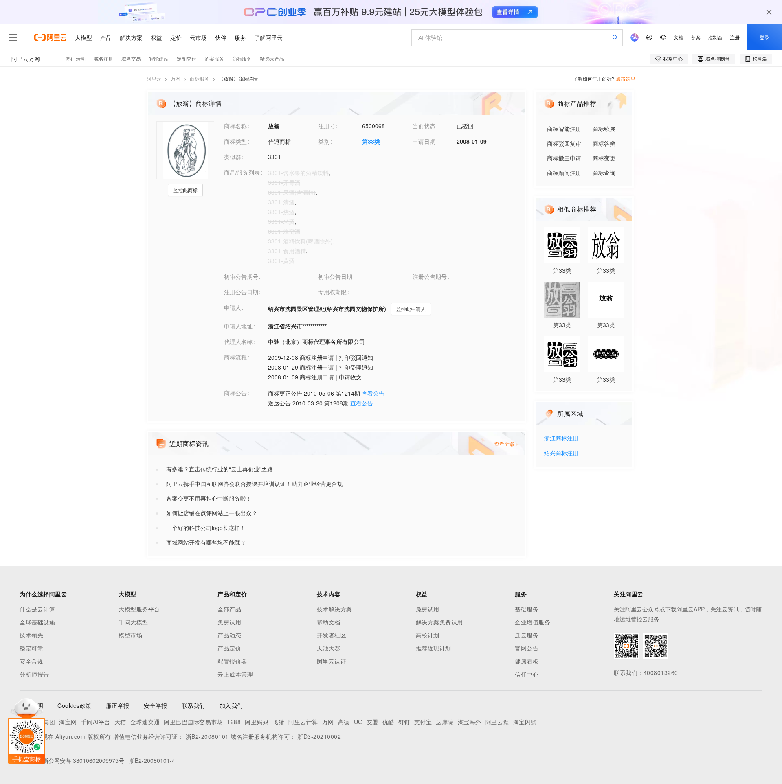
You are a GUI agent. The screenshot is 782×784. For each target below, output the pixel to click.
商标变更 (604, 158)
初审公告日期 (335, 276)
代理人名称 (238, 341)
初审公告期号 (241, 276)
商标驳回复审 (564, 143)
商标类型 (235, 141)
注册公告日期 (241, 292)
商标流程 (235, 357)
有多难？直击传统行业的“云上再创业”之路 (219, 469)
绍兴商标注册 (561, 453)
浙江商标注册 (561, 439)
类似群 (232, 157)
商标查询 (604, 173)
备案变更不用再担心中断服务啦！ (209, 498)
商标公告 (235, 393)
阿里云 (154, 78)
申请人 (232, 307)
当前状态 (424, 126)
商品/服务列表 (242, 172)
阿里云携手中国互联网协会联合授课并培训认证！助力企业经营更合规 (254, 484)
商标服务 (199, 78)
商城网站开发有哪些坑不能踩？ (206, 542)
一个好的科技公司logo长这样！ (206, 527)
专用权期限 (332, 292)
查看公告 (373, 393)
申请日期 (424, 141)
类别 (323, 141)
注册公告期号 (430, 276)
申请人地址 (238, 326)
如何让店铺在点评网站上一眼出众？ (211, 513)
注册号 (326, 126)
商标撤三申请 (564, 158)
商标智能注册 (564, 129)
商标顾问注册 (564, 173)
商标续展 (604, 129)
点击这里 (625, 78)
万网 (175, 78)
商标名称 (235, 126)
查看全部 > (506, 443)
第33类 (371, 141)
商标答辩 (604, 143)
